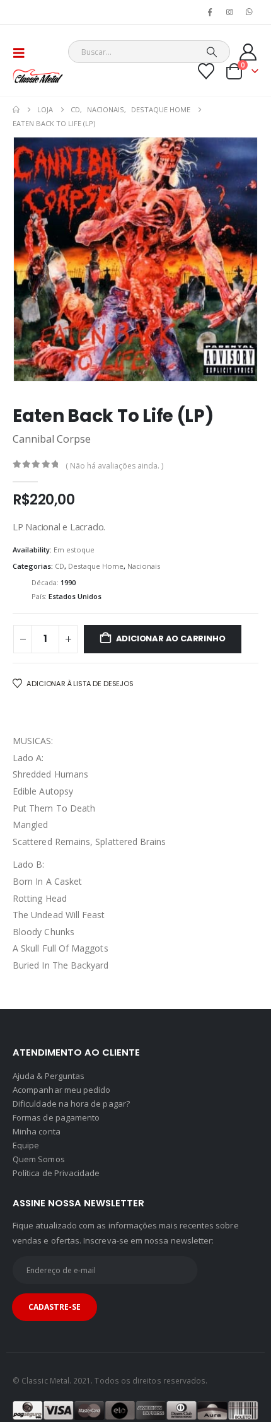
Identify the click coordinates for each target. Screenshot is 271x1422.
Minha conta (37, 1131)
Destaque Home (96, 566)
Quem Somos (39, 1159)
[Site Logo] (38, 76)
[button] (23, 53)
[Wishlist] (206, 71)
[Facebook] (210, 12)
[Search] (212, 51)
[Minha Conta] (248, 52)
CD (59, 566)
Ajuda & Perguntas (48, 1075)
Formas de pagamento (56, 1117)
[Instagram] (230, 12)
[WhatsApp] (249, 12)
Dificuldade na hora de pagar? (71, 1103)
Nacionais (143, 566)
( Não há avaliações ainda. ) (114, 465)
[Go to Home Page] (16, 110)
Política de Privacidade (56, 1173)
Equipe (26, 1145)
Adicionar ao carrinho (171, 638)
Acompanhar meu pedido (61, 1089)
